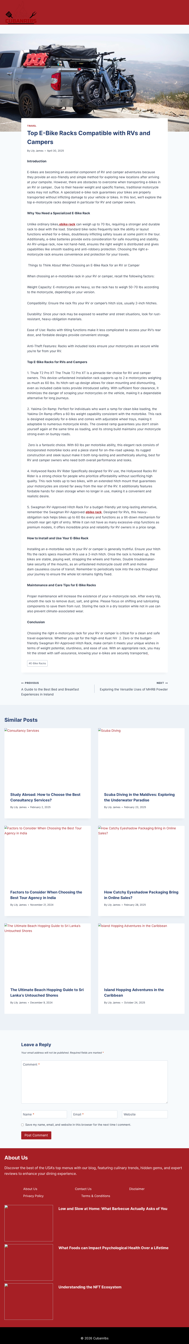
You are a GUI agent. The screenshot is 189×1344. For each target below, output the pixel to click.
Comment (31, 1064)
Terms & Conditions (95, 1196)
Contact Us (83, 1189)
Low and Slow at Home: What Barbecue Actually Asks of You (113, 1208)
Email (78, 1114)
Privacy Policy (33, 1196)
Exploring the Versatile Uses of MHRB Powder (134, 686)
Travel (32, 125)
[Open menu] (180, 12)
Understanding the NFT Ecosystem (90, 1287)
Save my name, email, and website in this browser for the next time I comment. (78, 1124)
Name (28, 1114)
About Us (30, 1189)
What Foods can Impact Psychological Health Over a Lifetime (114, 1248)
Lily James (37, 150)
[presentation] (47, 757)
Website (130, 1114)
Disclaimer (137, 1189)
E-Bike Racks (37, 663)
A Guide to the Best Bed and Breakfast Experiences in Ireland (50, 688)
